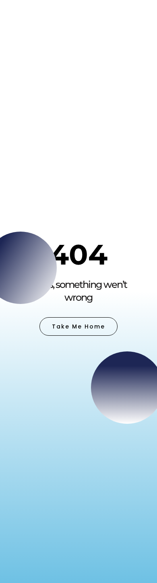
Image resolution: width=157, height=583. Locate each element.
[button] (140, 16)
